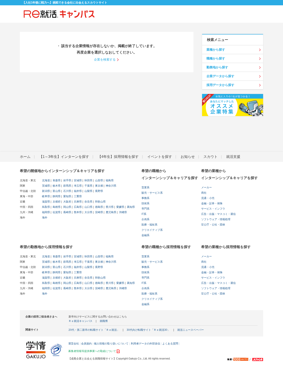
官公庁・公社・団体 (213, 224)
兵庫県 (77, 201)
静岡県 (56, 196)
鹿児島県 (110, 212)
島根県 (56, 206)
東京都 (98, 185)
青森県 (56, 180)
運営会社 (73, 343)
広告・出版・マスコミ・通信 (218, 214)
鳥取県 (46, 206)
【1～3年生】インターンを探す (64, 157)
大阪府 (67, 201)
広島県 (77, 206)
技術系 (145, 203)
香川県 (109, 206)
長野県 (98, 191)
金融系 (145, 235)
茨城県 (46, 185)
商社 (204, 192)
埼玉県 (77, 185)
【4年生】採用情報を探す (118, 157)
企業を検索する (105, 59)
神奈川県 (110, 185)
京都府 (56, 201)
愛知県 (67, 196)
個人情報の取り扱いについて (111, 343)
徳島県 (98, 206)
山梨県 (88, 191)
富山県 (56, 191)
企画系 (145, 219)
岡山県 (67, 206)
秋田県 (88, 180)
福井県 (77, 191)
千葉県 (88, 185)
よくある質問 (170, 343)
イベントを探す (159, 157)
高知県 (130, 206)
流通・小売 (207, 198)
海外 (44, 217)
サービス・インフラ (213, 208)
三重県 (77, 196)
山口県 (88, 206)
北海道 (46, 180)
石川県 (67, 191)
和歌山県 (100, 201)
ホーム (25, 157)
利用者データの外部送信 (145, 343)
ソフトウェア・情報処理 (215, 219)
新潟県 (46, 191)
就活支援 (233, 157)
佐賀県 (56, 212)
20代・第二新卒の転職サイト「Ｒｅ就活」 (94, 329)
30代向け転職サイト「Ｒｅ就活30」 (148, 329)
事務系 (145, 198)
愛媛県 (120, 206)
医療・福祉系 (149, 224)
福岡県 (46, 212)
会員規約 (86, 343)
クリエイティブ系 (152, 229)
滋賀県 (46, 201)
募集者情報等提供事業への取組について (92, 351)
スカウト (210, 157)
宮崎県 (98, 212)
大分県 (88, 212)
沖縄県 (122, 212)
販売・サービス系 (152, 192)
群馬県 (67, 185)
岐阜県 (46, 196)
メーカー (206, 187)
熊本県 (77, 212)
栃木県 (56, 185)
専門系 (145, 208)
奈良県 (88, 201)
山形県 (98, 180)
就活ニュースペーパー (190, 329)
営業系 (145, 187)
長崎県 (67, 212)
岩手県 (67, 180)
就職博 (104, 321)
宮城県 (77, 180)
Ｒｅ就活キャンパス (80, 321)
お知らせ (188, 157)
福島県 (109, 180)
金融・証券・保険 (211, 203)
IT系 (144, 214)
